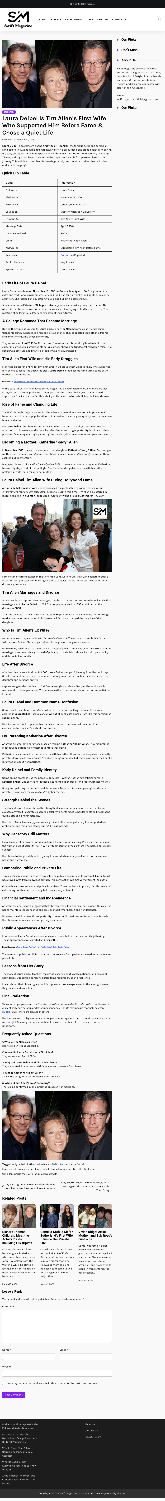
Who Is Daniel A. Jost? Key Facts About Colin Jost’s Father (43, 947)
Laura (63, 1164)
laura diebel (42, 1169)
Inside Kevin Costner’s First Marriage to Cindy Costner (39, 381)
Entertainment (74, 19)
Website (6, 1366)
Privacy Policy (93, 1436)
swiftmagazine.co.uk (72, 1493)
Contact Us (119, 19)
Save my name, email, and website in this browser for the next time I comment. (53, 1383)
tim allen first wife (83, 1169)
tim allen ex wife (61, 1169)
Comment (9, 1306)
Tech (90, 19)
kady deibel (18, 1164)
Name (6, 1349)
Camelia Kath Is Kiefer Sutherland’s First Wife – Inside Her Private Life (56, 1237)
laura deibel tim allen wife (17, 1169)
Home (42, 19)
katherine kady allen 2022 (42, 1164)
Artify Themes (118, 1493)
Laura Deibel (76, 1164)
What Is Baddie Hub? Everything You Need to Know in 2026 (19, 1465)
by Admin (7, 139)
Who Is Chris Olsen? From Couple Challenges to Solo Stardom (17, 1452)
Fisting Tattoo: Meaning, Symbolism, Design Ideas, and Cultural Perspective (19, 1438)
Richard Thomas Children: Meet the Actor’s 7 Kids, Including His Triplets (17, 1237)
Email (64, 1349)
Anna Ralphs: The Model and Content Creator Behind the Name (18, 1479)
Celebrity (55, 19)
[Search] (160, 19)
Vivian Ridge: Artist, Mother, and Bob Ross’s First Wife (95, 1235)
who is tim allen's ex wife (42, 1173)
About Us (102, 19)
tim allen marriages (13, 1173)
